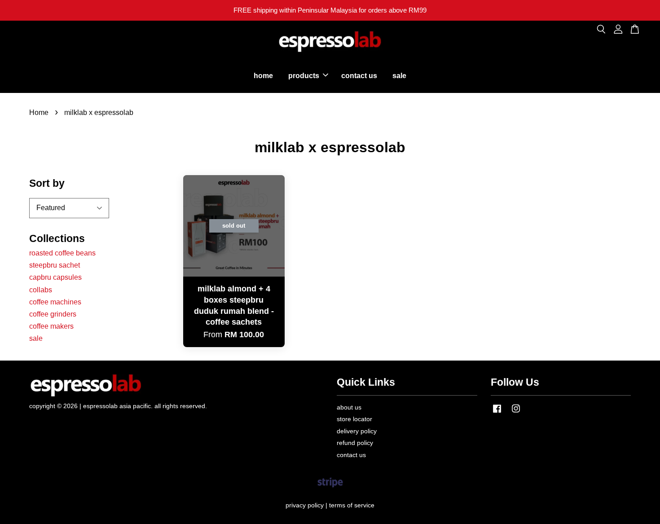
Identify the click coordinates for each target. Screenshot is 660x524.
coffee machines (55, 302)
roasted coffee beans (62, 253)
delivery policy (357, 431)
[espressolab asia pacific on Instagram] (516, 413)
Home (38, 112)
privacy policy (305, 505)
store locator (354, 419)
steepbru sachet (54, 265)
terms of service (351, 505)
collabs (40, 290)
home (263, 75)
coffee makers (51, 326)
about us (349, 407)
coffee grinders (52, 314)
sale (399, 75)
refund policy (355, 443)
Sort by (47, 183)
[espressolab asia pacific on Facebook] (497, 413)
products (303, 75)
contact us (359, 75)
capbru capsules (55, 277)
